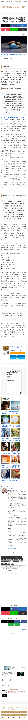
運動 (9, 563)
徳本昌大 (10, 488)
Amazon (17, 353)
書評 (4, 559)
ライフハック (16, 561)
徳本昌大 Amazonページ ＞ (14, 548)
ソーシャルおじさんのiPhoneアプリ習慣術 (17, 347)
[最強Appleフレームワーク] (14, 693)
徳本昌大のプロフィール (20, 712)
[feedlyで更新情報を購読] (13, 553)
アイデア (21, 559)
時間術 (4, 563)
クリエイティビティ (7, 561)
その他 (15, 559)
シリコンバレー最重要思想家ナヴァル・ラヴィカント (13, 566)
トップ (7, 712)
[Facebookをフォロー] (11, 553)
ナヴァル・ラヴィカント (12, 568)
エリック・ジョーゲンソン (8, 570)
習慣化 (16, 557)
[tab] (5, 680)
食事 (21, 557)
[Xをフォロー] (9, 553)
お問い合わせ (20, 714)
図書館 (17, 358)
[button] (22, 29)
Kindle (17, 355)
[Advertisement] (14, 589)
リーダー (4, 557)
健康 (22, 561)
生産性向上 (9, 559)
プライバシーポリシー (7, 714)
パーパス (10, 557)
